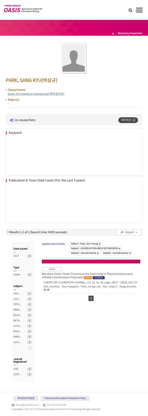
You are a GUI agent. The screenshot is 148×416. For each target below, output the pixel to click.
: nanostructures (83, 253)
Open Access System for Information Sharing (23, 9)
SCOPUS (17, 374)
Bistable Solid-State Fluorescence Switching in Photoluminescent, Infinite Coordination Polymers (87, 275)
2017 (17, 256)
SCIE (17, 369)
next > (30, 348)
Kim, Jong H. (110, 286)
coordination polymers (17, 299)
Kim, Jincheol (51, 286)
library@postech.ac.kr (27, 405)
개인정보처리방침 (25, 398)
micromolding (17, 326)
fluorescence (17, 315)
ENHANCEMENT (17, 310)
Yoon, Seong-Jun (90, 286)
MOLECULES (17, 331)
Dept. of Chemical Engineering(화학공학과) (36, 94)
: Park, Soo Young (84, 244)
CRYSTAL (17, 304)
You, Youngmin (69, 286)
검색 (130, 10)
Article (17, 274)
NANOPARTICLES (17, 337)
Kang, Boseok (128, 286)
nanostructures (17, 342)
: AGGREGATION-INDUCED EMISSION (94, 248)
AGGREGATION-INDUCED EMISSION (17, 293)
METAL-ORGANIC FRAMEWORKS (17, 320)
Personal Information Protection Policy (65, 398)
